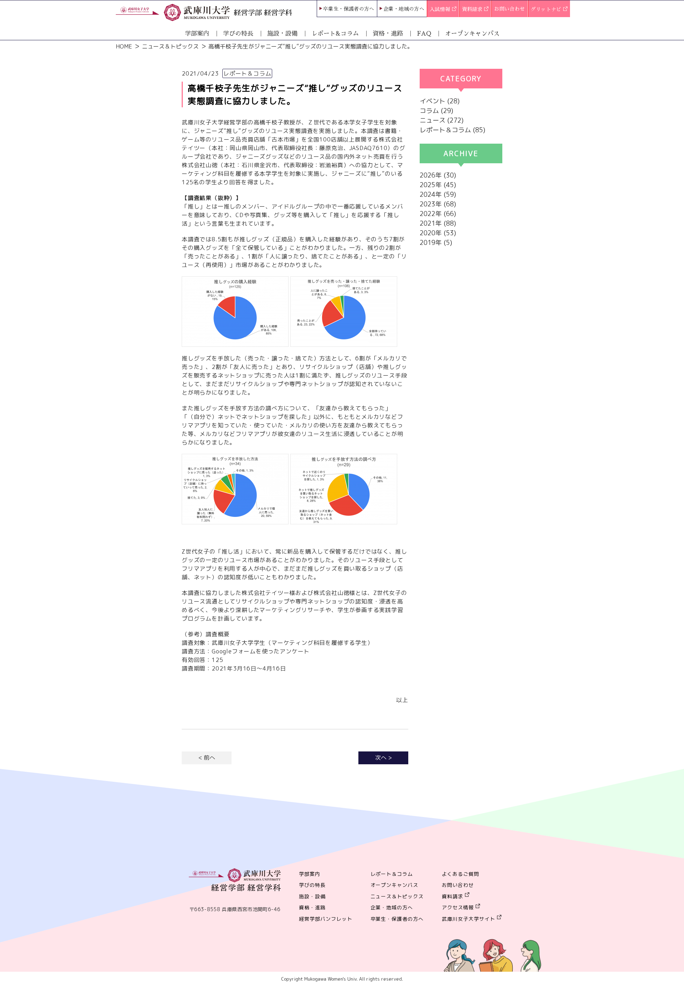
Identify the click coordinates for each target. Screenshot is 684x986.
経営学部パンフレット (325, 918)
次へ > (383, 757)
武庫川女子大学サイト (468, 918)
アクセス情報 (458, 907)
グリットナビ (547, 9)
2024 (427, 194)
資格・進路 (388, 34)
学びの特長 (238, 34)
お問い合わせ (509, 8)
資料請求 (473, 9)
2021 (427, 223)
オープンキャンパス (472, 34)
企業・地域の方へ (403, 8)
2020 (427, 232)
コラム (429, 110)
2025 (427, 184)
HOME (124, 46)
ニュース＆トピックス (170, 46)
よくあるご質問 (460, 874)
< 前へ (206, 757)
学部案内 (197, 34)
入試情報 (441, 9)
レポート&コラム (335, 34)
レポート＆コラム (445, 129)
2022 (427, 213)
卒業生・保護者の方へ (348, 8)
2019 (427, 242)
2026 (427, 175)
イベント (432, 101)
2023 (427, 204)
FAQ (424, 34)
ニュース (432, 120)
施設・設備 (282, 34)
